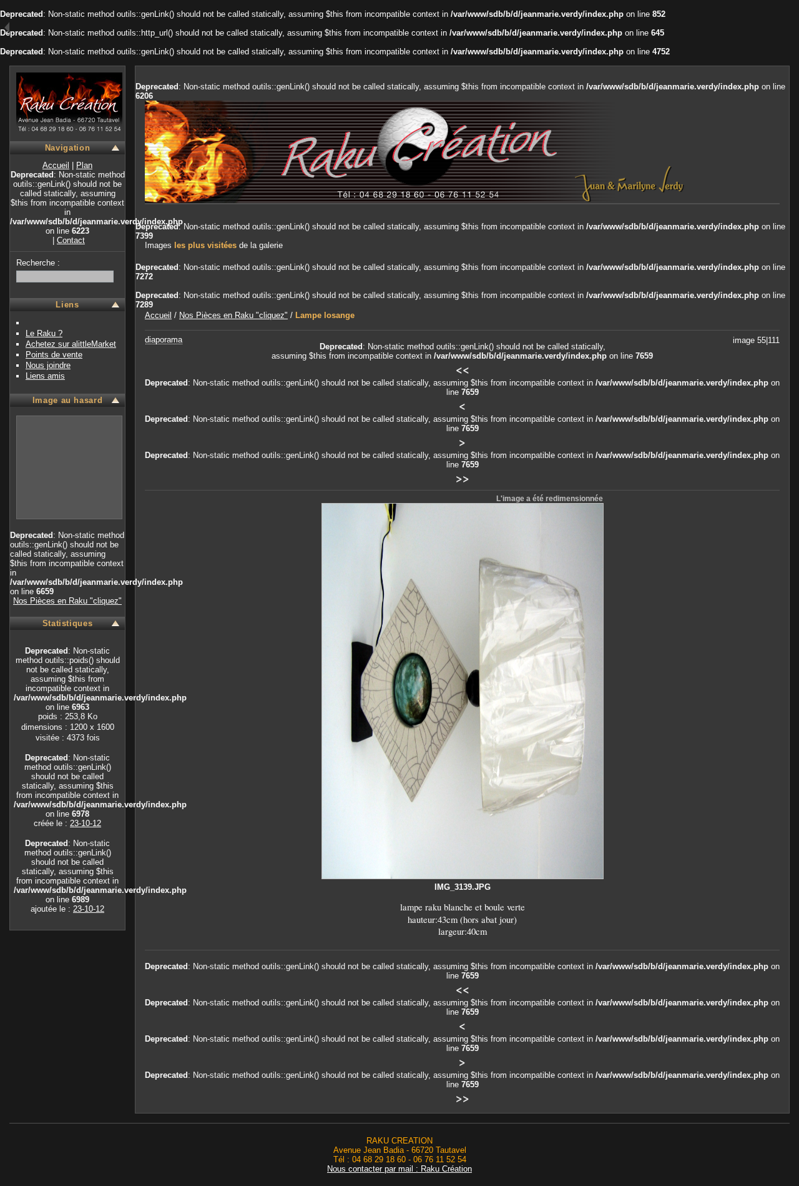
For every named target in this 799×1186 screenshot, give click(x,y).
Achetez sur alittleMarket (71, 344)
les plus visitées (205, 245)
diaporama (163, 339)
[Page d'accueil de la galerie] (69, 126)
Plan (84, 165)
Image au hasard (67, 400)
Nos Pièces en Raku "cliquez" (67, 600)
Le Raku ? (44, 333)
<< (462, 369)
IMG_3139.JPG (462, 887)
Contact (71, 240)
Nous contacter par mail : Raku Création (399, 1169)
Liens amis (45, 376)
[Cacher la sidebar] (4, 28)
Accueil (55, 165)
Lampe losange (325, 315)
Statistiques (67, 623)
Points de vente (54, 354)
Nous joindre (48, 365)
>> (462, 478)
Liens (67, 304)
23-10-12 (85, 823)
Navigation (67, 147)
